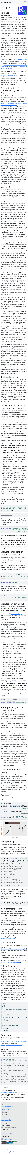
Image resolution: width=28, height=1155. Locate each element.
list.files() (4, 898)
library (3, 803)
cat (2, 861)
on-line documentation (10, 539)
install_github (11, 701)
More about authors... (7, 1134)
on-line (21, 957)
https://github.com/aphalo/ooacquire (11, 1045)
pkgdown (10, 1152)
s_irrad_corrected (7, 811)
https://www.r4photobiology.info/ (10, 962)
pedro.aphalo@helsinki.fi (8, 1092)
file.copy (4, 903)
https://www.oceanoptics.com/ (10, 75)
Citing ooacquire (6, 1120)
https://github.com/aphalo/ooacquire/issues (13, 1041)
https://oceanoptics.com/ (8, 938)
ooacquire (4, 2)
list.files (14, 860)
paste (18, 806)
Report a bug (5, 1109)
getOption (9, 507)
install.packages (6, 515)
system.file (13, 805)
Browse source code (7, 1107)
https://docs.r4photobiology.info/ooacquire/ (13, 949)
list (25, 507)
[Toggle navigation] (25, 2)
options (3, 510)
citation (3, 1059)
